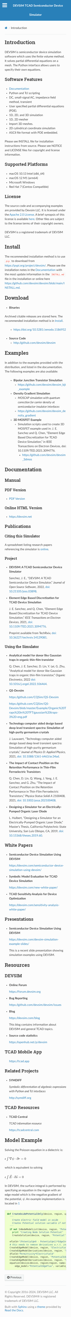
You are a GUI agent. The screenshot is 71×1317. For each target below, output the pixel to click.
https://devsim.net (20, 516)
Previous (15, 1277)
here (31, 219)
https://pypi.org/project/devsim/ (25, 265)
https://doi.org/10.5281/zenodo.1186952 (39, 329)
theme (41, 1306)
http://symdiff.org (20, 1097)
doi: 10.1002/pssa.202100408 (36, 800)
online (44, 549)
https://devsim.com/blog (24, 1018)
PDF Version (17, 498)
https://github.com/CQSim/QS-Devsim (34, 697)
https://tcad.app (19, 1061)
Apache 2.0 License (21, 214)
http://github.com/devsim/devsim (34, 342)
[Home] (6, 27)
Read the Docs (14, 1310)
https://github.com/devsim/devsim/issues (35, 1004)
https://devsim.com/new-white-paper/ (33, 887)
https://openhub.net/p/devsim (28, 1042)
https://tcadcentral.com (24, 1130)
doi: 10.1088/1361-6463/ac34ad (38, 756)
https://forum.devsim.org (25, 991)
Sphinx (22, 1306)
